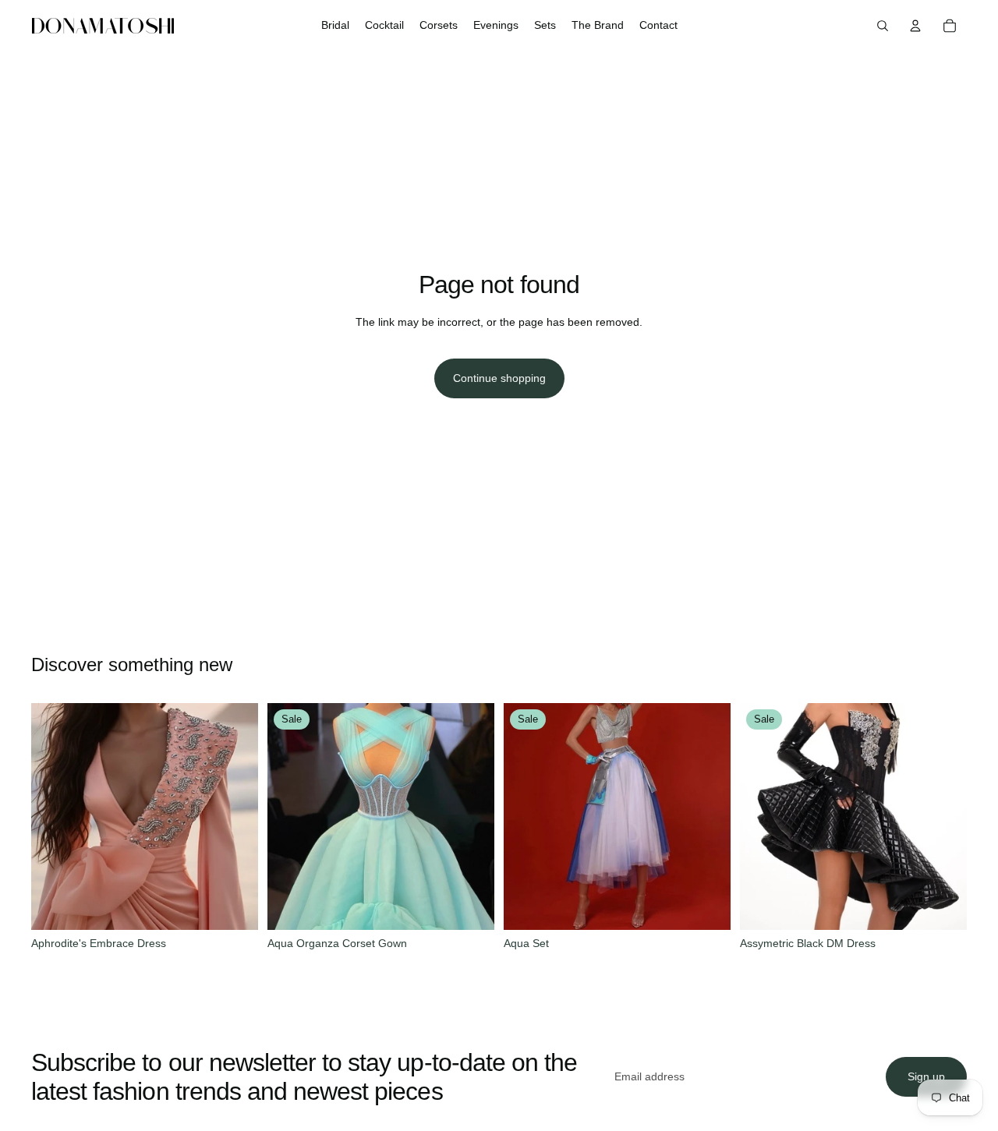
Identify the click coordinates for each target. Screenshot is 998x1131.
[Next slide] (234, 817)
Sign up (926, 1076)
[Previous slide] (54, 817)
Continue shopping (499, 378)
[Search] (882, 26)
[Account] (915, 26)
